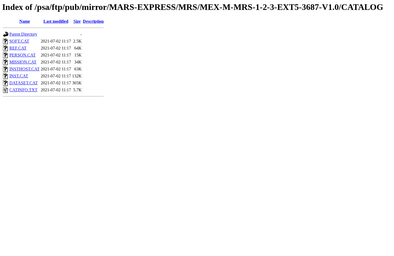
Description (93, 21)
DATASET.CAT (23, 83)
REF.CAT (18, 48)
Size (77, 21)
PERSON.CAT (22, 55)
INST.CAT (18, 76)
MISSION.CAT (22, 62)
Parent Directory (23, 34)
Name (24, 21)
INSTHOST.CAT (24, 69)
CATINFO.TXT (23, 90)
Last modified (55, 21)
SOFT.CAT (19, 41)
